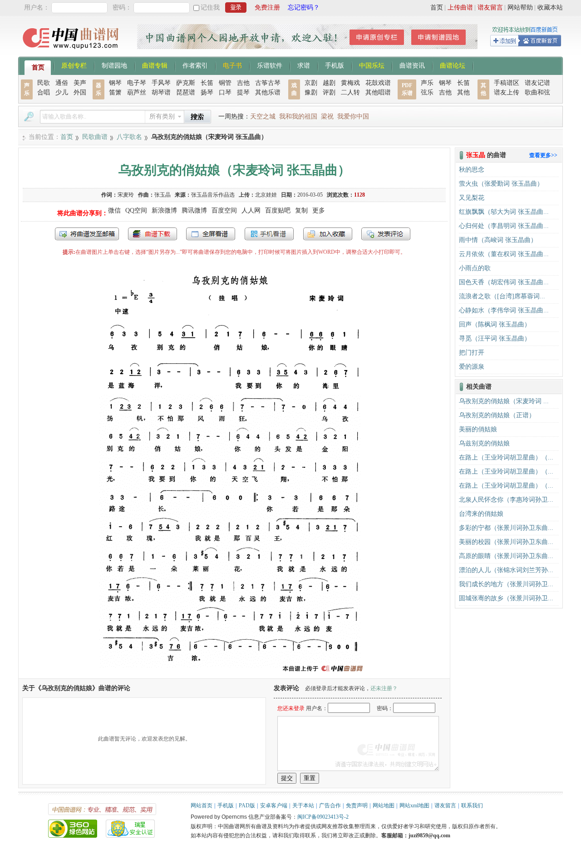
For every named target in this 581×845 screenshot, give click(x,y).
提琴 (243, 92)
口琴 (225, 92)
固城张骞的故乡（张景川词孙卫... (506, 598)
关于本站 (303, 805)
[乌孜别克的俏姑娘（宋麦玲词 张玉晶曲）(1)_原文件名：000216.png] (234, 674)
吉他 (243, 82)
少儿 (61, 92)
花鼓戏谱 (378, 82)
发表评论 (385, 233)
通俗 (61, 82)
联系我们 (472, 805)
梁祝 (327, 116)
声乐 (427, 82)
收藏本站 (550, 7)
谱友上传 (506, 92)
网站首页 (201, 805)
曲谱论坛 (452, 65)
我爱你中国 (353, 116)
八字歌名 (129, 136)
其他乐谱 (268, 92)
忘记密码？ (304, 7)
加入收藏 (327, 233)
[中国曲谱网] (72, 52)
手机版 (334, 65)
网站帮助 (520, 7)
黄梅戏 (350, 82)
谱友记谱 (537, 82)
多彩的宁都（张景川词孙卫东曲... (506, 527)
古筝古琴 (268, 82)
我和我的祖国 (298, 116)
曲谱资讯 (412, 65)
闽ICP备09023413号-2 (323, 817)
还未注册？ (384, 688)
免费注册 (267, 7)
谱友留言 (490, 7)
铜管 (225, 82)
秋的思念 (471, 169)
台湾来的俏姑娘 (481, 513)
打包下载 (152, 233)
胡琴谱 (161, 92)
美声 (80, 82)
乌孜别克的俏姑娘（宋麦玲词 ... (504, 401)
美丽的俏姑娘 (478, 429)
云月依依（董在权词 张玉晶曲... (504, 254)
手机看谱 (269, 233)
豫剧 (311, 92)
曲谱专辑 (154, 65)
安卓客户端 (273, 805)
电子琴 (136, 82)
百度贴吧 (277, 210)
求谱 (303, 65)
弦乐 (427, 92)
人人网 (251, 210)
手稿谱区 (506, 82)
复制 (301, 210)
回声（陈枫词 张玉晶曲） (495, 324)
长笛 (207, 82)
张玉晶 (162, 195)
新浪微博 (164, 210)
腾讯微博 (194, 210)
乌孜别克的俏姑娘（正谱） (497, 415)
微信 (114, 210)
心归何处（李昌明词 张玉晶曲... (504, 225)
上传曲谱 (460, 7)
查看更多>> (543, 155)
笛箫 (115, 92)
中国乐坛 (371, 65)
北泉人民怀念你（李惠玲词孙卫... (506, 499)
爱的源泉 (471, 366)
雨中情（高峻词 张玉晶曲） (498, 240)
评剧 (329, 92)
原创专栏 (74, 65)
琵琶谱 (185, 92)
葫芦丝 (136, 92)
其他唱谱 (378, 92)
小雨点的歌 (475, 268)
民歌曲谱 (95, 136)
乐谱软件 (269, 65)
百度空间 (224, 210)
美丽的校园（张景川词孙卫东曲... (506, 542)
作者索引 (195, 65)
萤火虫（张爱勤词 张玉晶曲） (501, 183)
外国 (80, 92)
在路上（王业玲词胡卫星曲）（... (506, 457)
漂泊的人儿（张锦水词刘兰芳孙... (506, 570)
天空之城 (263, 116)
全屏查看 (210, 233)
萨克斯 (185, 82)
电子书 (232, 65)
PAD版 (247, 805)
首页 (436, 7)
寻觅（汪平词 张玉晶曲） (495, 338)
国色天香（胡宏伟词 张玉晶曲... (504, 282)
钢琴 (115, 82)
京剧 (311, 82)
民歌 (43, 82)
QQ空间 (136, 210)
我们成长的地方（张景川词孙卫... (506, 584)
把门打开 (471, 352)
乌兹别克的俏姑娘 (484, 443)
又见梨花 (471, 197)
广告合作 (330, 805)
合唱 (43, 92)
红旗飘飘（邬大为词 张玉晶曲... (504, 211)
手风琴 (161, 82)
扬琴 (207, 92)
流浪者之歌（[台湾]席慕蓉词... (502, 296)
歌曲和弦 (537, 92)
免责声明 (357, 805)
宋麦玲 (126, 195)
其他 (463, 92)
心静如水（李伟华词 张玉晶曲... (504, 310)
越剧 (329, 82)
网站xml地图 (414, 805)
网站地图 (383, 805)
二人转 (350, 92)
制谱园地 (114, 65)
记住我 (210, 7)
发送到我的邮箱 (87, 233)
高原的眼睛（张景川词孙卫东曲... (506, 556)
